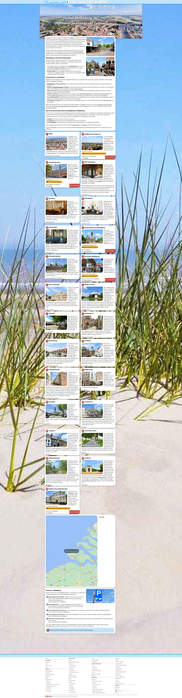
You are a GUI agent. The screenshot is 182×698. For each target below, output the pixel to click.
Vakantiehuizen (48, 679)
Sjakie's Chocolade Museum (56, 489)
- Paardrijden (71, 688)
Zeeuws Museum (53, 162)
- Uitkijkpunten (71, 667)
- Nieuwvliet (118, 678)
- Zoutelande (118, 670)
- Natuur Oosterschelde (97, 689)
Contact (117, 693)
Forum (93, 672)
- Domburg (117, 666)
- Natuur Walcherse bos (120, 671)
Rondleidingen (71, 680)
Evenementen (93, 1)
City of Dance (102, 93)
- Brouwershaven (96, 684)
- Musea (70, 663)
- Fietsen (70, 685)
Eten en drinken (72, 692)
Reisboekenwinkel (96, 674)
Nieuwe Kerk (84, 181)
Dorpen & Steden (72, 677)
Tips (46, 664)
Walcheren (117, 658)
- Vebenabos (48, 687)
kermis (66, 87)
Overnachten (76, 1)
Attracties (70, 668)
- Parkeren (94, 667)
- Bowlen (70, 673)
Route (93, 665)
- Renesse (94, 682)
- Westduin (47, 689)
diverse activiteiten (78, 51)
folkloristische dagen (58, 87)
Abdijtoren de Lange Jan (91, 134)
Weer (106, 1)
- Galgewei (47, 682)
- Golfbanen (71, 690)
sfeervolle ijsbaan (107, 100)
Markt (62, 71)
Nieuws (93, 675)
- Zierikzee (94, 687)
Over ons (117, 689)
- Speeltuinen (71, 670)
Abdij (50, 119)
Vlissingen (71, 1)
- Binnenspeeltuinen (73, 672)
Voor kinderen (48, 665)
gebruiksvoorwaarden (56, 696)
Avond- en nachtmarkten (64, 90)
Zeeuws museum (52, 153)
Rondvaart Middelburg (91, 256)
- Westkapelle (118, 668)
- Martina (47, 672)
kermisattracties (79, 89)
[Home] (67, 2)
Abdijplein (99, 181)
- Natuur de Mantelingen (120, 665)
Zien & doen (86, 1)
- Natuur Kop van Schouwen (98, 692)
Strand (81, 1)
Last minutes (48, 691)
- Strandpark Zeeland (50, 686)
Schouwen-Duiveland (97, 681)
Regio (102, 1)
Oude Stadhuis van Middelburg (93, 228)
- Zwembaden (71, 683)
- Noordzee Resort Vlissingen (52, 684)
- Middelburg (118, 675)
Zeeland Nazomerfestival (57, 95)
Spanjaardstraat (75, 125)
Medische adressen (96, 670)
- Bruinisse (94, 686)
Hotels (46, 677)
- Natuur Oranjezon (119, 661)
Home (46, 658)
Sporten (70, 682)
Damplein (85, 125)
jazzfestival (86, 93)
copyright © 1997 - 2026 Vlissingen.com (71, 696)
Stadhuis (54, 122)
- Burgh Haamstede (96, 691)
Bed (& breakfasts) (49, 674)
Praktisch (99, 1)
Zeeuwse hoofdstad (89, 245)
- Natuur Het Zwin (119, 683)
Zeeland (72, 37)
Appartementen (49, 671)
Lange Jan (51, 120)
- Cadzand (117, 681)
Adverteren (117, 687)
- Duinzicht (47, 681)
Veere (91, 630)
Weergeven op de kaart (72, 551)
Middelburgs (71, 493)
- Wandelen (71, 687)
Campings (47, 676)
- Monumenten (72, 665)
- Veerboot (94, 669)
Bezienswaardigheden (73, 662)
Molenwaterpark (102, 477)
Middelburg (70, 174)
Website (86, 158)
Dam (112, 324)
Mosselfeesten (51, 84)
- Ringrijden (94, 661)
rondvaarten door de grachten (104, 104)
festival (107, 93)
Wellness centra (72, 675)
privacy (62, 696)
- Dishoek (117, 673)
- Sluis (116, 680)
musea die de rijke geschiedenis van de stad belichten (65, 106)
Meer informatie (110, 157)
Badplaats (47, 662)
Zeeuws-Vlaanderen (119, 676)
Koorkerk (92, 181)
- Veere (116, 660)
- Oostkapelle (118, 663)
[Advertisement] (126, 60)
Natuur (70, 678)
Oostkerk (105, 95)
